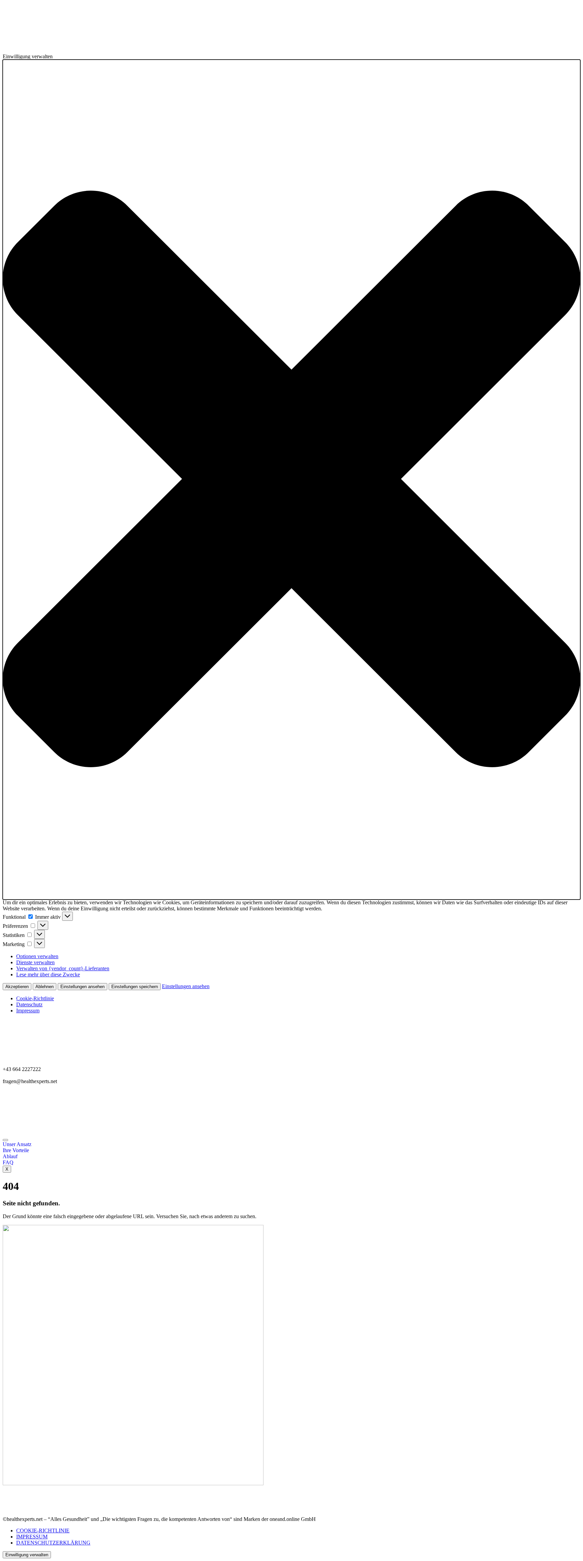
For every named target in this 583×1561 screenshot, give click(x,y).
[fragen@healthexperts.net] (291, 780)
